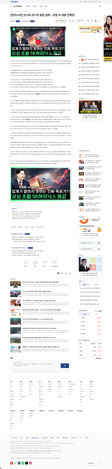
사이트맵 (86, 437)
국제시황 (12, 404)
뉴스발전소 (18, 6)
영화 (11, 418)
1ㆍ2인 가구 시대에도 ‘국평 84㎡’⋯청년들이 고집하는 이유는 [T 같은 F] (28, 241)
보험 (20, 389)
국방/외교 (71, 389)
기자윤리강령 (35, 450)
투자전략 (96, 284)
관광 (11, 413)
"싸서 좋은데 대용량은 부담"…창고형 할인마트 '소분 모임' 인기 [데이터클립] (93, 211)
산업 (40, 381)
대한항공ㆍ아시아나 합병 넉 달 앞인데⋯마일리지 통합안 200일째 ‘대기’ (41, 347)
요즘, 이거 (35, 6)
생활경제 (50, 389)
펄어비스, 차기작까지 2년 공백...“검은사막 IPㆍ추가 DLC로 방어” (96, 90)
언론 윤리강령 (29, 450)
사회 (81, 381)
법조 (81, 384)
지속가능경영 (79, 410)
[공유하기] (88, 20)
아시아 (59, 394)
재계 (40, 384)
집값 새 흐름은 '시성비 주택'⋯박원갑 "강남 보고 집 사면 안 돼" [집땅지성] (93, 174)
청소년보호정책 (44, 437)
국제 (59, 381)
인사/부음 (82, 396)
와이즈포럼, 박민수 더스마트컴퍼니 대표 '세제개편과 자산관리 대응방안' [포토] (90, 275)
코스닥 (96, 314)
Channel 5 (51, 410)
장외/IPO (12, 391)
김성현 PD (12, 21)
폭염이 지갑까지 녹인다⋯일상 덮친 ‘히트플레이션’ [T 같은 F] (26, 239)
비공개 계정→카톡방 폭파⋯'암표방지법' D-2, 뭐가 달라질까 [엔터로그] (93, 186)
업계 (30, 386)
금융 (21, 381)
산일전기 (83, 325)
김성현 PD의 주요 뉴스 (18, 234)
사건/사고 (82, 389)
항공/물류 (41, 394)
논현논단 (91, 384)
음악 (11, 421)
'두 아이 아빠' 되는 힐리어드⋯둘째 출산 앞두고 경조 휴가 (94, 78)
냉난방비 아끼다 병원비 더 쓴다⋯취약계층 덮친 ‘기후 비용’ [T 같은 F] (28, 237)
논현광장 (91, 386)
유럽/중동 (60, 396)
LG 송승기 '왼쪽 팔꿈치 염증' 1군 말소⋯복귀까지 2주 (93, 94)
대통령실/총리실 (72, 384)
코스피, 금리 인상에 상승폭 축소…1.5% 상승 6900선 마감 (37, 319)
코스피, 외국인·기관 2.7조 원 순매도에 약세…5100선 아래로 (25, 216)
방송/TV (12, 415)
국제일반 (59, 386)
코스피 (84, 314)
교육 (81, 386)
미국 (59, 389)
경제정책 (50, 384)
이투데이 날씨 (70, 410)
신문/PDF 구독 (94, 1)
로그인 (81, 1)
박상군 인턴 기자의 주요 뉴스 (19, 248)
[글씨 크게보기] (99, 20)
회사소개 (21, 437)
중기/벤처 (41, 401)
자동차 (40, 389)
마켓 (11, 381)
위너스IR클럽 (60, 410)
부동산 (30, 381)
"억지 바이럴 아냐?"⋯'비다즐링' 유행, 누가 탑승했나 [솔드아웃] (38, 300)
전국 (81, 394)
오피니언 (91, 381)
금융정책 (21, 384)
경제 (49, 381)
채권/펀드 (12, 399)
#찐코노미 (13, 227)
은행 (20, 386)
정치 (70, 381)
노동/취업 (82, 391)
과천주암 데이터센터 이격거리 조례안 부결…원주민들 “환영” (94, 71)
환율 (11, 401)
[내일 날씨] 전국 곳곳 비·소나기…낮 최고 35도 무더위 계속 (94, 75)
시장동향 (31, 384)
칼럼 (90, 396)
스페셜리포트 (41, 410)
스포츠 (11, 426)
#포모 (32, 227)
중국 (59, 391)
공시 (11, 384)
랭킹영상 (31, 415)
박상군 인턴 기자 (26, 21)
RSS (100, 1)
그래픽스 (41, 6)
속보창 (89, 1)
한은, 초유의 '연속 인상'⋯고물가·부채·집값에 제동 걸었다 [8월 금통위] (40, 282)
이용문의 (58, 437)
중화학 (40, 391)
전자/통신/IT (41, 386)
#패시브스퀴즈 (40, 227)
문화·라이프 (12, 410)
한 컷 (46, 6)
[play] (69, 21)
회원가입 (85, 1)
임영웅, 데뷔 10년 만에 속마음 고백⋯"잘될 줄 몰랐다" (93, 67)
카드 (20, 394)
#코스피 (20, 227)
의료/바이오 (41, 399)
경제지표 (50, 386)
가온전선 (83, 317)
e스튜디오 (31, 413)
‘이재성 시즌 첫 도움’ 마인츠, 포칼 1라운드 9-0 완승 (24, 253)
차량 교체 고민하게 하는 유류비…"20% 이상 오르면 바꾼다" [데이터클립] (41, 310)
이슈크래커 (28, 6)
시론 (90, 389)
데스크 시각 (92, 391)
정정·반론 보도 (65, 437)
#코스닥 (26, 227)
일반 (11, 406)
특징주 (84, 284)
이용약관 (27, 437)
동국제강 (83, 329)
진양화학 (83, 333)
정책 (30, 389)
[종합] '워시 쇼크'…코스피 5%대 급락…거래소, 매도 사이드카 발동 (27, 212)
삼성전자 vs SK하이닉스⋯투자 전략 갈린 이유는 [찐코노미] (25, 255)
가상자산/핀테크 (23, 396)
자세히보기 (27, 234)
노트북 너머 (92, 399)
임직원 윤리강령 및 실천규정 (45, 450)
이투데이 (12, 11)
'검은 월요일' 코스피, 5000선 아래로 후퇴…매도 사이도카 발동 (26, 214)
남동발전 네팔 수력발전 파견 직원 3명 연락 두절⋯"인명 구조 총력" (39, 328)
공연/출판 (12, 423)
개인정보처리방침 (35, 437)
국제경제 (59, 384)
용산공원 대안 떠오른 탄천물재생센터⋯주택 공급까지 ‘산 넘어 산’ (39, 337)
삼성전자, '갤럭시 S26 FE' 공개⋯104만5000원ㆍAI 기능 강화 (95, 82)
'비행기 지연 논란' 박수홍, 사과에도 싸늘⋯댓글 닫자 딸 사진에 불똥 (96, 86)
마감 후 (91, 394)
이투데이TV (32, 410)
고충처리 (52, 437)
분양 (30, 391)
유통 (40, 396)
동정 (81, 399)
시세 (11, 389)
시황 (11, 386)
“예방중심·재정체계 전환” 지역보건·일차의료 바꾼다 (24, 218)
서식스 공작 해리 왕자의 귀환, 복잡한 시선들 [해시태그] (36, 291)
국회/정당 (71, 386)
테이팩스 (83, 321)
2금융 (21, 391)
